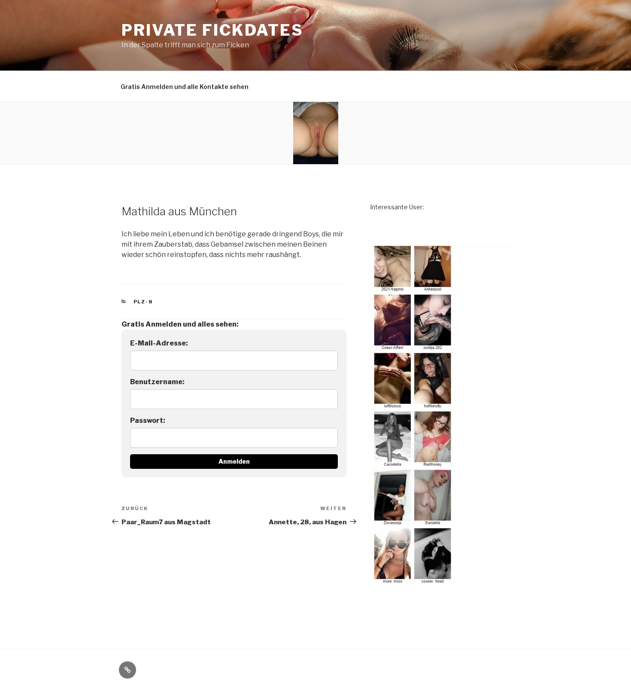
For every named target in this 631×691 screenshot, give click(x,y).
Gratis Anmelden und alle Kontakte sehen (185, 86)
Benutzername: (157, 382)
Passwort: (147, 420)
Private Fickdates (212, 30)
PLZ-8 (143, 302)
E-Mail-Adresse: (159, 343)
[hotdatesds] (440, 589)
